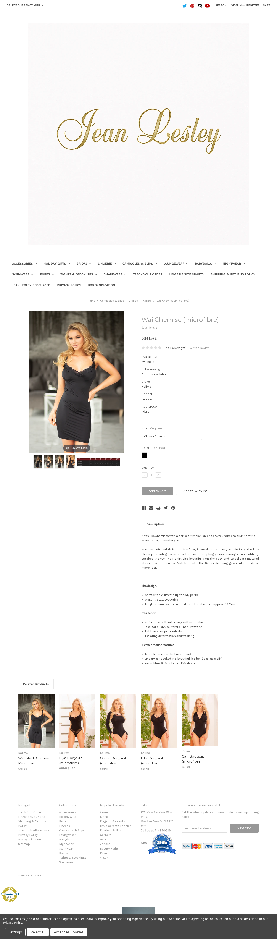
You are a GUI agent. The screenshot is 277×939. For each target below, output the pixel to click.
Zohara (105, 844)
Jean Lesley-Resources (31, 285)
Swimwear (21, 274)
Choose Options (36, 725)
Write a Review (199, 348)
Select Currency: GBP (24, 5)
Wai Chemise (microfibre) (173, 300)
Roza (103, 853)
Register (253, 5)
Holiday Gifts (55, 264)
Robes (45, 274)
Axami (104, 812)
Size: (152, 428)
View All (105, 858)
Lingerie (105, 264)
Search (220, 5)
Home (91, 300)
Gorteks (105, 835)
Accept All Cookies (69, 932)
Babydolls (204, 264)
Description (155, 524)
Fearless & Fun (111, 830)
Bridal (82, 264)
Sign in (236, 5)
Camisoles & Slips (138, 264)
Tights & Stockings (77, 274)
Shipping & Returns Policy (233, 274)
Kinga (104, 817)
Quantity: (148, 467)
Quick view (36, 717)
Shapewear (113, 274)
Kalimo (147, 300)
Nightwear (232, 264)
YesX (103, 839)
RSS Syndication (101, 285)
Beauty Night (109, 848)
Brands (133, 300)
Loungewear (174, 264)
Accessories (23, 264)
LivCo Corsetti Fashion (116, 826)
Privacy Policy (69, 285)
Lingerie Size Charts (186, 274)
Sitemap (24, 844)
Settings (15, 932)
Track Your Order (147, 274)
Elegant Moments (112, 821)
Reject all (38, 932)
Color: (153, 448)
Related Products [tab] (36, 684)
